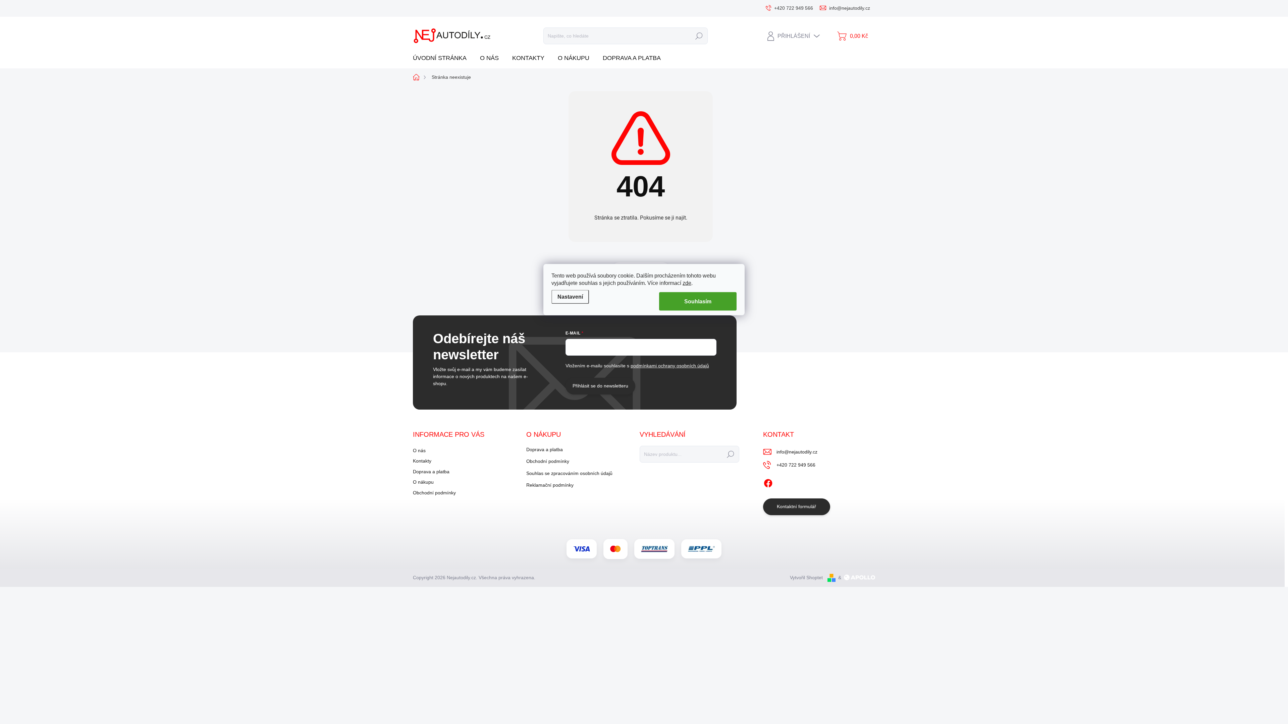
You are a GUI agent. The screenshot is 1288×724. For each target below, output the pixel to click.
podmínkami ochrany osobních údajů (670, 365)
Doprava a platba (431, 471)
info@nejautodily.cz (796, 452)
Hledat (699, 36)
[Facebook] (768, 482)
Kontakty (422, 461)
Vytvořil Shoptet (806, 577)
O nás (419, 450)
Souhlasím (697, 301)
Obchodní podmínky (434, 492)
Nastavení (570, 297)
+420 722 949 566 (795, 465)
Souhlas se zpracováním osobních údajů (569, 473)
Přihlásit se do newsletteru (600, 385)
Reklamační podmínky (550, 485)
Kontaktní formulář (796, 506)
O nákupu (423, 482)
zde (687, 283)
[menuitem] (442, 58)
